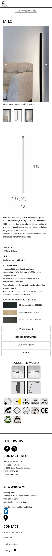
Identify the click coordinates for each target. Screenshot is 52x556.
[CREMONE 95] (33, 372)
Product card (26, 329)
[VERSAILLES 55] (18, 372)
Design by (11, 550)
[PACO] (33, 387)
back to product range (26, 11)
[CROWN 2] (18, 387)
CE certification (26, 344)
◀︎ (7, 64)
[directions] (5, 519)
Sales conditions (11, 544)
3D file (26, 352)
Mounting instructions (26, 336)
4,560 (17, 422)
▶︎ (47, 64)
